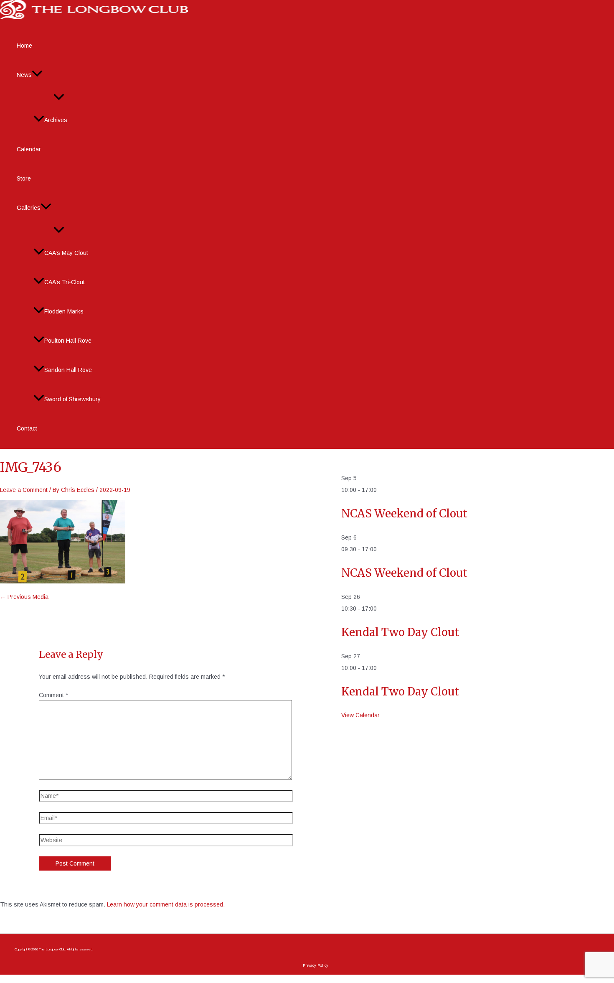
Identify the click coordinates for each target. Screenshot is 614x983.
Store (24, 178)
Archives (55, 120)
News (24, 74)
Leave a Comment (24, 489)
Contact (27, 428)
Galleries (29, 207)
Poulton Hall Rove (67, 340)
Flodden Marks (64, 311)
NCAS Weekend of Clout (404, 513)
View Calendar (360, 715)
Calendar (29, 149)
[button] (37, 74)
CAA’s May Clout (66, 253)
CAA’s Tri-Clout (64, 282)
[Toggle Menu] (59, 97)
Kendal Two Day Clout (400, 632)
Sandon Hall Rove (68, 370)
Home (24, 45)
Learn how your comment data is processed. (166, 904)
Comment (53, 695)
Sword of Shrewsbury (72, 399)
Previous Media (24, 596)
